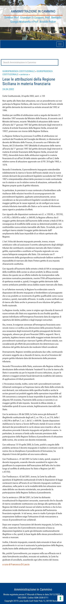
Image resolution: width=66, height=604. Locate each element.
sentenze (24, 74)
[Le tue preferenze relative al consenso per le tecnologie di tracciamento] (60, 598)
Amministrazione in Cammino (33, 11)
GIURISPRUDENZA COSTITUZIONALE (18, 71)
